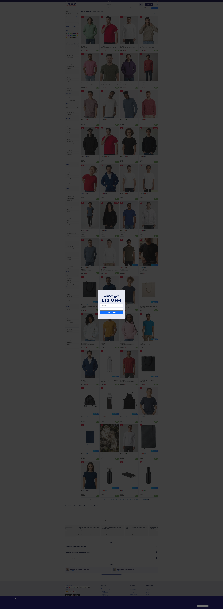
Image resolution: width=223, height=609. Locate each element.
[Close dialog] (123, 291)
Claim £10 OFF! (111, 312)
